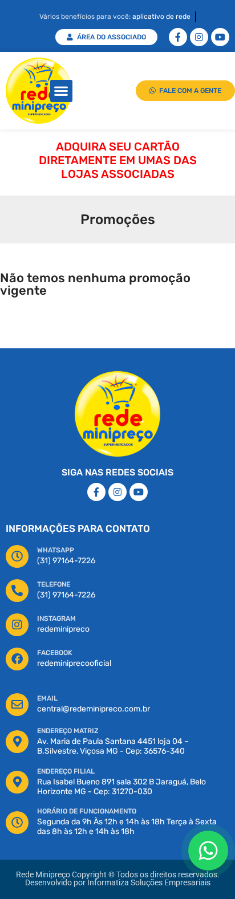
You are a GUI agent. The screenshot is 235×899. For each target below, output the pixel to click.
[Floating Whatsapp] (208, 850)
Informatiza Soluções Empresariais (148, 883)
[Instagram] (199, 37)
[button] (61, 91)
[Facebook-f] (178, 37)
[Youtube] (220, 37)
